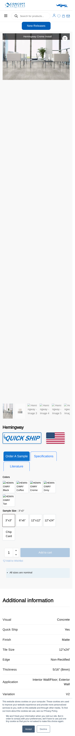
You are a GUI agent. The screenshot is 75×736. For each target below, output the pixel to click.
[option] (9, 487)
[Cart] (63, 16)
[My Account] (54, 15)
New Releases (36, 25)
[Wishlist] (59, 16)
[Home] (19, 5)
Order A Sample (17, 456)
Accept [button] (28, 728)
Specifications (43, 456)
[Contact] (68, 16)
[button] (65, 38)
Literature (16, 466)
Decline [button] (43, 728)
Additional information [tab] (28, 600)
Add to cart (45, 552)
